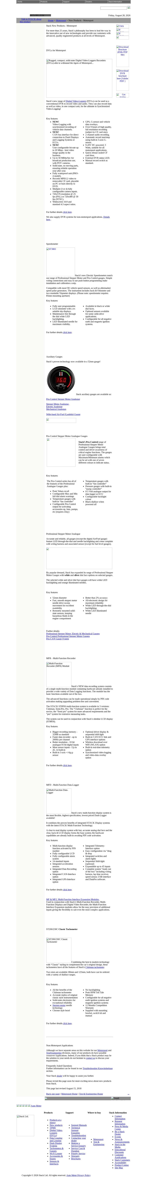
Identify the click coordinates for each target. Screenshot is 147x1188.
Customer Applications (120, 1156)
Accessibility (120, 1162)
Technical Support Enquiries (75, 1130)
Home (51, 20)
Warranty (75, 1156)
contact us (90, 1058)
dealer (59, 1076)
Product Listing (122, 1165)
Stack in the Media (120, 1145)
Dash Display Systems (56, 1144)
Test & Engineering (98, 1143)
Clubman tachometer (94, 967)
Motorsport (61, 20)
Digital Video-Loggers (76, 101)
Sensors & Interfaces (54, 1162)
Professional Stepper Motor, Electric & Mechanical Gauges (73, 633)
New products (56, 1125)
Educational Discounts (120, 1150)
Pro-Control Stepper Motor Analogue (63, 399)
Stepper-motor (59, 1005)
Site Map (119, 1167)
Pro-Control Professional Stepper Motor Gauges (68, 636)
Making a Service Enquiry (78, 1144)
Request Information (120, 1122)
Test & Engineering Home (91, 1094)
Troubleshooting (78, 1135)
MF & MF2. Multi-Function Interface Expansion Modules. (72, 899)
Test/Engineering (54, 1053)
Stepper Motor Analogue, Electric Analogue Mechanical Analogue (57, 406)
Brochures (76, 1158)
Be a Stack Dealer (119, 1132)
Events (118, 1137)
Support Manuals (79, 1125)
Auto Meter (36, 1106)
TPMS (53, 1128)
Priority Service (78, 1153)
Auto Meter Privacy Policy (78, 1175)
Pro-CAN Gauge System (57, 639)
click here (67, 212)
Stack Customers (122, 1160)
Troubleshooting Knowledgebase (98, 1068)
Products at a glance (55, 1121)
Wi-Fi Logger (56, 1153)
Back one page (53, 1094)
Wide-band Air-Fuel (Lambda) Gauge (63, 414)
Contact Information (120, 1117)
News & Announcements (122, 1140)
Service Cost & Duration (78, 1149)
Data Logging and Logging (56, 1139)
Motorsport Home (69, 1094)
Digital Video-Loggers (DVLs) (56, 1133)
